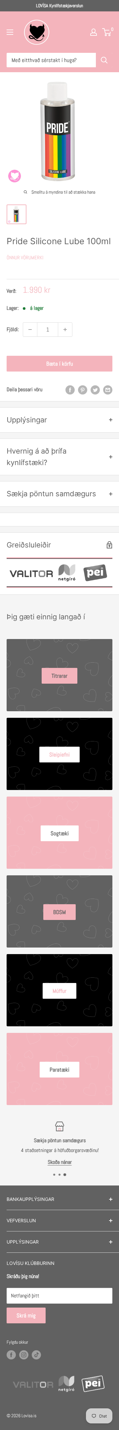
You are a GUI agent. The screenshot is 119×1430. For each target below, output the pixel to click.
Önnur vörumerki (25, 257)
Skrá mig (26, 1315)
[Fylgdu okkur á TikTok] (36, 1354)
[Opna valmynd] (10, 32)
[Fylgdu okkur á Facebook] (11, 1354)
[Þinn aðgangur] (93, 32)
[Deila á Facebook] (70, 390)
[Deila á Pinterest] (82, 390)
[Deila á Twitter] (95, 390)
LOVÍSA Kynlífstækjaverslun (59, 6)
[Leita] (104, 60)
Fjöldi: (13, 329)
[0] (107, 32)
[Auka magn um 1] (65, 329)
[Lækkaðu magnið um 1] (30, 329)
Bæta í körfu (59, 363)
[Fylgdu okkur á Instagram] (23, 1354)
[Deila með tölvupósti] (107, 390)
